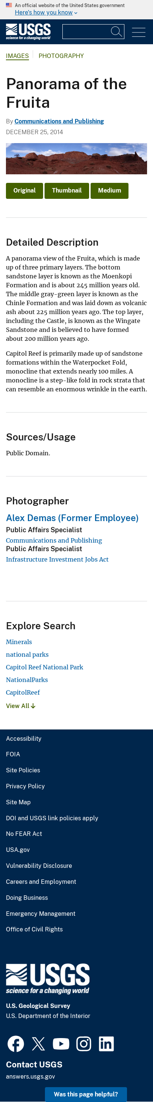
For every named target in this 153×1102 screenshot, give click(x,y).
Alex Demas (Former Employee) (72, 518)
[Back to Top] (126, 1075)
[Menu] (138, 32)
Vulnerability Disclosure (39, 866)
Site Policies (23, 770)
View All (18, 706)
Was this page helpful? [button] (86, 1094)
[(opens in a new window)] (16, 1043)
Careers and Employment (41, 882)
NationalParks (27, 680)
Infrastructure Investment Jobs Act (57, 559)
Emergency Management (40, 914)
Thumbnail (67, 190)
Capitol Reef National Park (44, 667)
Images (17, 55)
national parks (27, 654)
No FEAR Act (24, 834)
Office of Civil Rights (34, 929)
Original (24, 190)
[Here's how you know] (76, 9)
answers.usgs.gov (30, 1076)
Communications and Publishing (59, 121)
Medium (109, 190)
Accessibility (24, 739)
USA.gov (18, 850)
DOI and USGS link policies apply (52, 818)
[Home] (28, 38)
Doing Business (27, 898)
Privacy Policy (25, 786)
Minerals (19, 642)
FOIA (13, 754)
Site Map (18, 802)
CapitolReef (23, 692)
